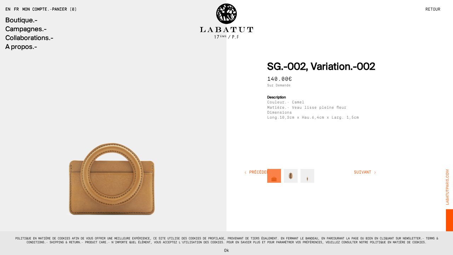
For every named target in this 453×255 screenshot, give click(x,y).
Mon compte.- (37, 9)
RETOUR (432, 9)
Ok (226, 251)
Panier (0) (64, 9)
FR (16, 9)
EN (7, 9)
